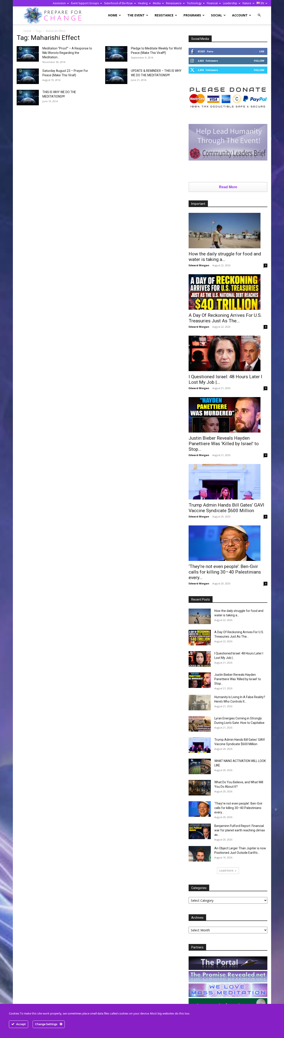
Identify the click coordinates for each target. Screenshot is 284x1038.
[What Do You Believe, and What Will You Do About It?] (200, 787)
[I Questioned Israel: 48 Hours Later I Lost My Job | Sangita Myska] (228, 353)
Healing (143, 3)
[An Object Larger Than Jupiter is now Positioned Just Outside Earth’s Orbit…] (200, 854)
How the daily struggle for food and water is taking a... (225, 256)
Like (261, 51)
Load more (226, 870)
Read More (228, 187)
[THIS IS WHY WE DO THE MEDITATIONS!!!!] (28, 97)
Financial (212, 3)
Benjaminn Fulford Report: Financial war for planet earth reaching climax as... (239, 830)
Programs (192, 15)
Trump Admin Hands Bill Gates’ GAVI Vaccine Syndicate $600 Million (226, 507)
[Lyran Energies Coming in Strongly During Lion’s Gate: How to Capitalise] (200, 724)
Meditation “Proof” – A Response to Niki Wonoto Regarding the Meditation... (67, 53)
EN (262, 3)
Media (157, 3)
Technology (194, 3)
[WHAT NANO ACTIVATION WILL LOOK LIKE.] (200, 766)
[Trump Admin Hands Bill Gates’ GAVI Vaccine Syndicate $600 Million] (228, 481)
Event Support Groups (85, 3)
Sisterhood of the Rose (118, 3)
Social (216, 15)
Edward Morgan (199, 265)
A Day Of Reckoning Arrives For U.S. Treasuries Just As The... (225, 318)
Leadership (230, 3)
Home (112, 15)
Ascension (59, 3)
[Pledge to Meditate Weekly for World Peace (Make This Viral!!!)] (116, 54)
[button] (259, 15)
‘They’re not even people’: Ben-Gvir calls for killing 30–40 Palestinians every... (225, 572)
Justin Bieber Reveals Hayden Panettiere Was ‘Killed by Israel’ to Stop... (224, 443)
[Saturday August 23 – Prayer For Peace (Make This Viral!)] (28, 76)
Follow (259, 60)
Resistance (164, 15)
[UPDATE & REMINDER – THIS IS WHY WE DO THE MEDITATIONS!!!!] (116, 76)
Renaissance (173, 3)
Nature (247, 3)
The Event (136, 15)
